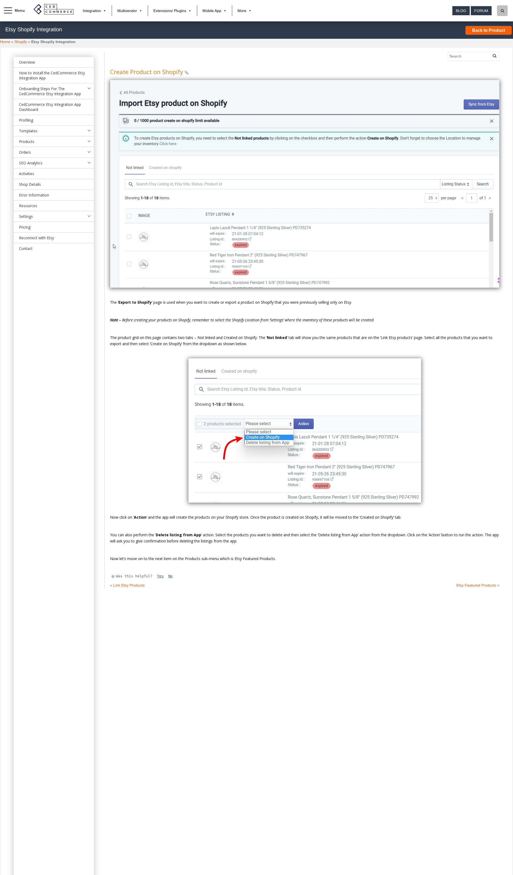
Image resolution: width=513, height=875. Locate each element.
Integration (92, 11)
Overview (27, 62)
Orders (25, 152)
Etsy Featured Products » (477, 585)
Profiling (26, 120)
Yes (160, 576)
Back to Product (488, 30)
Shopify (20, 42)
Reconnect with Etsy (36, 237)
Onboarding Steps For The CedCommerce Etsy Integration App (50, 91)
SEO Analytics (30, 162)
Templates (28, 130)
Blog (461, 11)
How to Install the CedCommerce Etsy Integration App (52, 75)
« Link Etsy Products (127, 585)
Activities (26, 173)
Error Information (34, 195)
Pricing (24, 227)
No (170, 576)
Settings (26, 216)
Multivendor (127, 11)
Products (26, 141)
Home (5, 42)
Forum (481, 11)
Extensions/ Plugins (169, 11)
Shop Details (30, 184)
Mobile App (212, 11)
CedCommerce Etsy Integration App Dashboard (50, 107)
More (242, 11)
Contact (26, 248)
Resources (28, 205)
